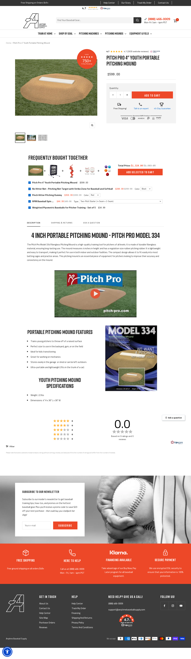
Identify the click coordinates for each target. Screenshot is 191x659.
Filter (12, 446)
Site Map (43, 618)
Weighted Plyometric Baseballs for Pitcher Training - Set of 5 (64, 207)
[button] (95, 8)
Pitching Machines (89, 33)
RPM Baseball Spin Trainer (43, 201)
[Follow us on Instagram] (173, 606)
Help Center (109, 2)
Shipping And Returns (82, 618)
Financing (76, 613)
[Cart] (175, 20)
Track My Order (144, 2)
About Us (43, 603)
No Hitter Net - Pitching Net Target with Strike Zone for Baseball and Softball (72, 188)
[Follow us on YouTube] (181, 606)
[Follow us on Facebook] (164, 606)
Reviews (43, 627)
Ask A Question (91, 223)
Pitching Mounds (114, 33)
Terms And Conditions (82, 627)
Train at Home (45, 33)
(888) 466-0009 (158, 19)
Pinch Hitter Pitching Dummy (47, 194)
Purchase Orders (47, 622)
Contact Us (163, 2)
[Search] (137, 20)
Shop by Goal (66, 33)
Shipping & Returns (62, 223)
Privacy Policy (78, 622)
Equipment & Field (139, 33)
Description (33, 223)
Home (8, 42)
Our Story (126, 2)
